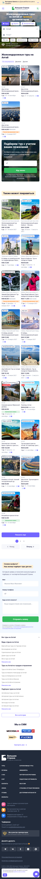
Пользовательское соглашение (12, 857)
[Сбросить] (37, 29)
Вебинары (5, 797)
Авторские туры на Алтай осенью (12, 696)
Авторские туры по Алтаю (10, 699)
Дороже (25, 61)
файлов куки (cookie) (19, 871)
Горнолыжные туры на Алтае (11, 652)
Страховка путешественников (29, 788)
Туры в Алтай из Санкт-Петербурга (13, 669)
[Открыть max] (35, 849)
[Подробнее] (18, 811)
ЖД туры (5, 40)
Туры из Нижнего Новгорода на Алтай (14, 672)
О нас (3, 774)
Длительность (22, 40)
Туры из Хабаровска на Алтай (11, 676)
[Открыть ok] (20, 849)
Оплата (4, 788)
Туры (6, 23)
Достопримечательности (28, 792)
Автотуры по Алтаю (8, 702)
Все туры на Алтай (9, 637)
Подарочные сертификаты (28, 779)
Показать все (6, 662)
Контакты (5, 783)
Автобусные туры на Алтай (10, 693)
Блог (3, 779)
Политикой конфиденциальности (14, 176)
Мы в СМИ (23, 783)
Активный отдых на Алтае (10, 706)
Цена (12, 40)
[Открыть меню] (3, 8)
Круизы (16, 23)
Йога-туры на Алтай (8, 659)
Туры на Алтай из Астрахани (11, 682)
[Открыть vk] (12, 849)
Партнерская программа (28, 774)
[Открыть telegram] (5, 849)
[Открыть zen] (28, 849)
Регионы (4, 770)
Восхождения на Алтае (9, 649)
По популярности (8, 61)
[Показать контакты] (37, 8)
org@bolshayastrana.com (17, 827)
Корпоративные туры (26, 765)
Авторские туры (29, 23)
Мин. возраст (33, 40)
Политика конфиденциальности (12, 861)
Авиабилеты (23, 770)
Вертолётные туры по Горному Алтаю (14, 646)
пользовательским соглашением (11, 628)
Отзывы (4, 792)
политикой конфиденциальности (22, 627)
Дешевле (18, 61)
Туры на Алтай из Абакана (10, 679)
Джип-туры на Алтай (8, 655)
